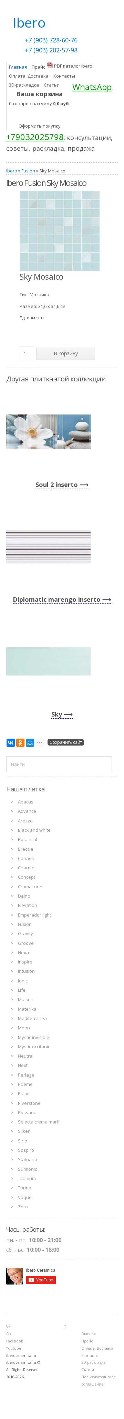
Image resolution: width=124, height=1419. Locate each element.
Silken (24, 1131)
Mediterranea (32, 1018)
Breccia (25, 849)
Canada (26, 858)
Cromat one (30, 886)
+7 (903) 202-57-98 (51, 50)
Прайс (38, 67)
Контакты (64, 76)
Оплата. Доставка (29, 76)
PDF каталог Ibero (73, 66)
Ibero (11, 171)
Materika (27, 1009)
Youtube (13, 1348)
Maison (25, 999)
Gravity (25, 933)
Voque (25, 1197)
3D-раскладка (24, 85)
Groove (26, 943)
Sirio (22, 1141)
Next (23, 1065)
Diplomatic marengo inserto (57, 599)
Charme (26, 868)
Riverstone (29, 1103)
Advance (27, 811)
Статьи (52, 85)
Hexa (23, 952)
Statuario (27, 1159)
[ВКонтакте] (11, 743)
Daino (24, 896)
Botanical (27, 839)
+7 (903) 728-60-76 (51, 40)
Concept (26, 877)
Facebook (14, 1341)
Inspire (25, 962)
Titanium (27, 1178)
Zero (23, 1206)
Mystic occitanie (34, 1046)
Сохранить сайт (66, 742)
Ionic (23, 981)
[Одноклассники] (20, 743)
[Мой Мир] (30, 743)
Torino (24, 1188)
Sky (56, 714)
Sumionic (27, 1169)
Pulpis (24, 1093)
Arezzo (25, 821)
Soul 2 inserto (56, 484)
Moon (24, 1028)
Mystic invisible (33, 1037)
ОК (8, 1333)
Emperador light (34, 915)
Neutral (25, 1056)
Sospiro (26, 1150)
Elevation (27, 905)
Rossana (27, 1112)
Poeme (25, 1084)
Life (21, 990)
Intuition (26, 971)
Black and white (34, 830)
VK (8, 1326)
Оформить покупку (40, 126)
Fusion (28, 171)
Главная (18, 67)
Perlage (26, 1075)
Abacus (25, 802)
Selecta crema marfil (39, 1122)
